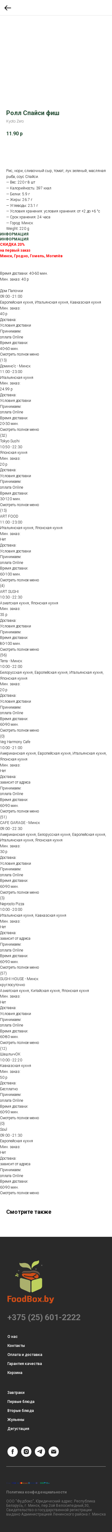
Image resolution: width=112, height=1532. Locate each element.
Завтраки (16, 1392)
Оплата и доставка (24, 1355)
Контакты (16, 1345)
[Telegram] (40, 1455)
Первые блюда (21, 1401)
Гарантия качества (24, 1364)
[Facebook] (12, 1455)
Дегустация (18, 1429)
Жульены (15, 1420)
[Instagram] (26, 1455)
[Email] (54, 1455)
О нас (12, 1336)
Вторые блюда (20, 1411)
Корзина (14, 1373)
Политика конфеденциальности (36, 1492)
